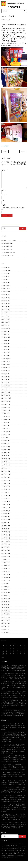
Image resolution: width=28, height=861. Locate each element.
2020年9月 (4, 367)
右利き (6, 853)
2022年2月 (4, 316)
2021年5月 (4, 343)
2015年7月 (4, 556)
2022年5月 (4, 307)
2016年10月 (4, 510)
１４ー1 (18, 857)
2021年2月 (4, 352)
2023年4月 (4, 273)
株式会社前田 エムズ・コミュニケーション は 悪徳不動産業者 (13, 739)
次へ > (23, 151)
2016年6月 (4, 523)
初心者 (14, 850)
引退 (24, 853)
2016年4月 (4, 529)
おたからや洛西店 (6, 255)
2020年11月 (4, 361)
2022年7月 (4, 301)
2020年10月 (4, 364)
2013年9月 (4, 623)
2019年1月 (4, 428)
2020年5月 (4, 380)
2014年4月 (4, 602)
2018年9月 (4, 440)
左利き (22, 853)
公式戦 (7, 850)
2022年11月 (4, 288)
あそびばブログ (14, 7)
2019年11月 (4, 398)
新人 (9, 855)
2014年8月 (4, 589)
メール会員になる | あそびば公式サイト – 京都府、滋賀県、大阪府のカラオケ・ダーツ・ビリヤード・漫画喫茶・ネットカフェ (13, 725)
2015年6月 (4, 559)
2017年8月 (4, 480)
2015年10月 (4, 547)
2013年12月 (4, 614)
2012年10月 (4, 632)
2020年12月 (4, 358)
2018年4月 (4, 456)
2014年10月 (4, 583)
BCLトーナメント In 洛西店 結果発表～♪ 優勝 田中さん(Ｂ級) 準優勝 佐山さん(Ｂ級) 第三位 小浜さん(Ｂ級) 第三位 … (13, 782)
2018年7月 (4, 446)
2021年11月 (4, 325)
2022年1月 (4, 319)
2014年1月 (4, 611)
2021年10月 (4, 328)
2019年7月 (4, 410)
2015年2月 (4, 571)
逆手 (9, 857)
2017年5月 (4, 489)
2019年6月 (4, 413)
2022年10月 (4, 291)
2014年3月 (4, 605)
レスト (13, 848)
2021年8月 (4, 334)
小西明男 (22, 776)
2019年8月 (4, 407)
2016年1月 (4, 538)
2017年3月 (4, 495)
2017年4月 (4, 492)
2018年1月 (4, 465)
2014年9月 (4, 586)
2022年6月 (4, 304)
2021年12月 (4, 322)
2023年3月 (4, 276)
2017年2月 (4, 498)
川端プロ (16, 853)
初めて (11, 850)
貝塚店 (5, 858)
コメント (4, 170)
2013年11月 (4, 617)
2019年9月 (4, 404)
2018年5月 (4, 453)
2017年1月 (4, 501)
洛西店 (13, 855)
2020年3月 (4, 386)
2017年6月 (4, 486)
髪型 (15, 857)
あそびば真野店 (5, 246)
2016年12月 (4, 504)
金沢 (11, 857)
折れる (2, 855)
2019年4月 (4, 419)
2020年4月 (4, 383)
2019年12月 (4, 395)
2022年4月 (4, 310)
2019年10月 (4, 401)
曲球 (11, 855)
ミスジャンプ (23, 846)
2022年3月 (4, 313)
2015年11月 (4, 544)
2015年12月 (4, 541)
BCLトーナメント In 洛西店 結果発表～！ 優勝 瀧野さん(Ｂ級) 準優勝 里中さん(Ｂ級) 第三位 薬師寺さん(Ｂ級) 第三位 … (13, 774)
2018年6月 (4, 450)
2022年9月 (4, 295)
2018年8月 (4, 443)
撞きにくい (6, 855)
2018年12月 (4, 431)
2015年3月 (4, 568)
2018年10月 (4, 437)
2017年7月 (4, 483)
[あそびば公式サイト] (3, 5)
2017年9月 (4, 477)
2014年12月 (4, 577)
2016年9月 (4, 513)
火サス (16, 855)
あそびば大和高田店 (6, 252)
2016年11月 (4, 507)
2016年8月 (4, 516)
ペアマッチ (8, 846)
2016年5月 (4, 526)
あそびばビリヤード (6, 240)
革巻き (13, 857)
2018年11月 (4, 434)
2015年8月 (4, 553)
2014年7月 (4, 592)
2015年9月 (4, 550)
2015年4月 (4, 565)
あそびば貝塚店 (4, 146)
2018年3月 (4, 459)
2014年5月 (4, 598)
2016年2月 (4, 535)
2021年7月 (4, 337)
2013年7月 (4, 629)
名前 (3, 190)
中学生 (20, 848)
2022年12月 (4, 285)
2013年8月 (4, 626)
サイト (3, 200)
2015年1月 (4, 574)
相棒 (18, 855)
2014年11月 (4, 580)
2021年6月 (4, 340)
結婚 (24, 855)
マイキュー (17, 846)
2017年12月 (4, 468)
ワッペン (16, 848)
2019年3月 (4, 422)
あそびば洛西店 (5, 243)
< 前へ (5, 151)
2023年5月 (4, 270)
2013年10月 (4, 620)
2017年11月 (4, 471)
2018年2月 (4, 462)
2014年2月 (4, 608)
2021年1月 (4, 355)
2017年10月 (4, 474)
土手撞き (9, 853)
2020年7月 (4, 374)
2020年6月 (4, 377)
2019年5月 (4, 416)
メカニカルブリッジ (5, 848)
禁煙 (22, 855)
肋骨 (2, 857)
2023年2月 (4, 279)
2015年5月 (4, 562)
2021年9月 (4, 331)
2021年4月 (4, 346)
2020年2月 (4, 389)
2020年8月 (4, 370)
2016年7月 (4, 519)
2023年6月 (4, 267)
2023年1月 (4, 282)
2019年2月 (4, 425)
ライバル (10, 848)
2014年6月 (4, 595)
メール (4, 195)
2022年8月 (4, 298)
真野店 (20, 855)
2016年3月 (4, 532)
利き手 (17, 850)
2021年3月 (4, 349)
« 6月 (2, 657)
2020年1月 (4, 392)
